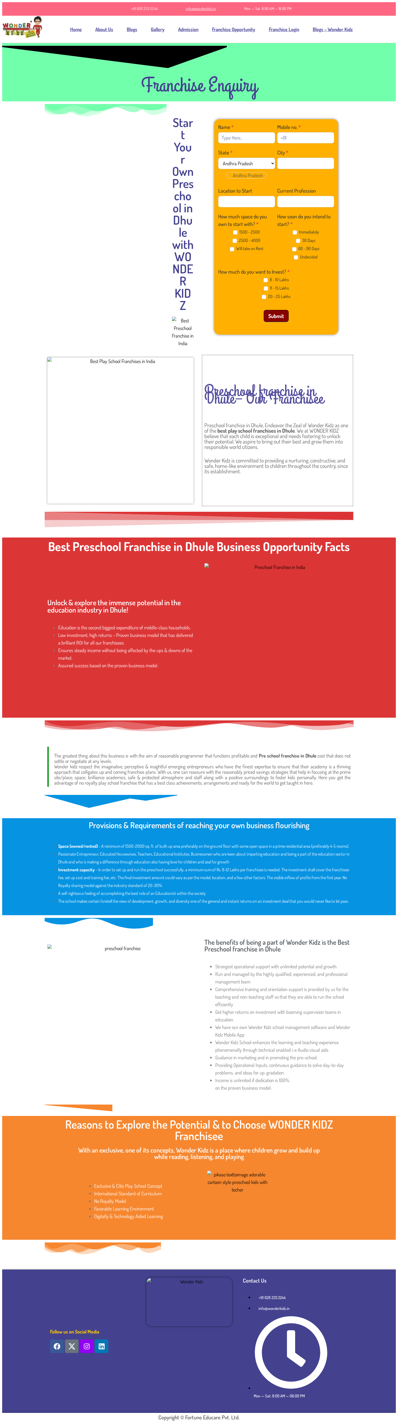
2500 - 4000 (249, 240)
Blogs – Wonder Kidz (333, 29)
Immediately (308, 232)
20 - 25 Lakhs (279, 296)
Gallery (158, 29)
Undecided (308, 257)
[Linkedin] (101, 1346)
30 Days (308, 240)
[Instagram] (86, 1346)
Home (76, 29)
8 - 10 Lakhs (279, 279)
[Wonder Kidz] (22, 29)
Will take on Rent (249, 248)
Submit (276, 315)
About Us (104, 29)
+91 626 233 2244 (144, 8)
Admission (188, 29)
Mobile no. (289, 127)
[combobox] (246, 175)
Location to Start (235, 190)
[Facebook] (57, 1346)
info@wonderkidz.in (201, 8)
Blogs (132, 29)
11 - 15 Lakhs (279, 288)
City (282, 152)
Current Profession (296, 190)
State (225, 152)
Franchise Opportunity (233, 29)
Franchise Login (284, 29)
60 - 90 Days (308, 248)
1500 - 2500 (249, 232)
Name (226, 127)
